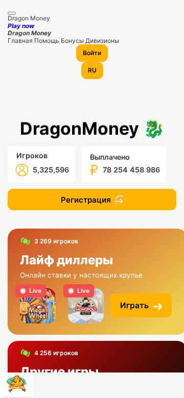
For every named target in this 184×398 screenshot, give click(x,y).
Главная (21, 40)
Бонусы (73, 40)
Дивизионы (102, 40)
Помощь (47, 40)
